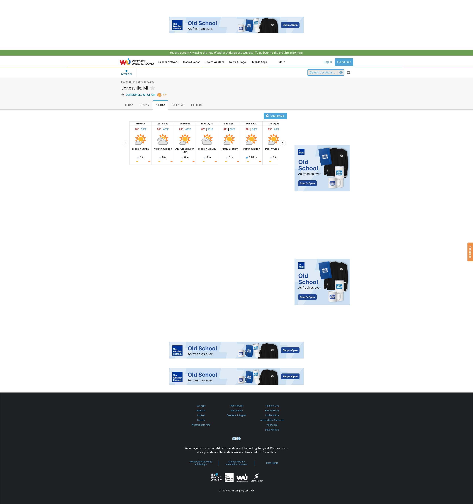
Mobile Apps (259, 62)
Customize (277, 115)
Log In (328, 62)
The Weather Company (216, 477)
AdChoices (272, 425)
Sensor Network (168, 62)
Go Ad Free (344, 62)
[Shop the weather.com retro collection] (236, 25)
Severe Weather (214, 62)
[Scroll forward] (283, 143)
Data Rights (272, 463)
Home (137, 61)
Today (129, 105)
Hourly (144, 105)
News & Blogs (237, 62)
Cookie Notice (272, 415)
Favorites (126, 74)
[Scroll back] (125, 143)
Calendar (178, 105)
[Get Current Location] (341, 73)
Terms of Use (272, 405)
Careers (201, 420)
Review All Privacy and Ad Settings (201, 463)
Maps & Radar (191, 62)
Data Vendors (272, 429)
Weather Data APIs (201, 425)
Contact (201, 415)
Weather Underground (242, 477)
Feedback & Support (236, 415)
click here (296, 52)
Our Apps (201, 405)
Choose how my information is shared (236, 463)
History (197, 105)
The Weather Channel (229, 477)
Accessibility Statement (272, 420)
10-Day (160, 105)
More (282, 62)
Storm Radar (257, 478)
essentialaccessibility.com (236, 438)
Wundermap (236, 410)
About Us (201, 410)
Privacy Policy (272, 410)
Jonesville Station (140, 95)
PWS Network (236, 405)
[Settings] (348, 72)
